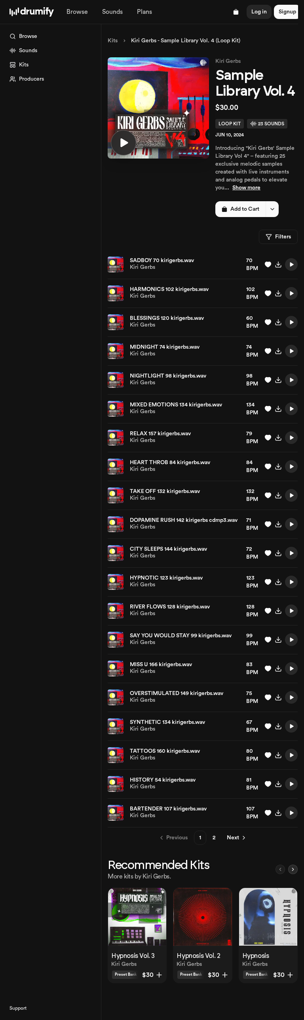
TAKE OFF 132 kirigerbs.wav (165, 491)
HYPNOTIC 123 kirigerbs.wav (166, 578)
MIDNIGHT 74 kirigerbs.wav (165, 347)
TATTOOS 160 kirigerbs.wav (165, 751)
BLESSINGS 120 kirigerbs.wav (167, 318)
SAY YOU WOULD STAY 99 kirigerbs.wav (181, 635)
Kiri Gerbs (228, 61)
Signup (287, 12)
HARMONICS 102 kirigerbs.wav (169, 289)
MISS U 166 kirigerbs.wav (161, 664)
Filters (283, 237)
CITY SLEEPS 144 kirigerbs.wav (168, 549)
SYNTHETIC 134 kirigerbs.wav (167, 722)
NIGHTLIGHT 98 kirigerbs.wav (168, 376)
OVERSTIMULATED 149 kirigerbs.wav (176, 693)
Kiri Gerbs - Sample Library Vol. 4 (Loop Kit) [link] (185, 40)
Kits (113, 40)
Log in (259, 12)
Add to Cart (244, 209)
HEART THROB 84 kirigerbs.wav (170, 462)
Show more (246, 188)
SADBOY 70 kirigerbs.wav (162, 260)
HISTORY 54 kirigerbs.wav (163, 780)
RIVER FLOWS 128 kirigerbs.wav (170, 607)
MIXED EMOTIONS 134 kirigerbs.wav (176, 405)
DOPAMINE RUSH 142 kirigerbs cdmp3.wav (184, 520)
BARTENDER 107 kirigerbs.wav (168, 809)
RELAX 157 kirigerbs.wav (160, 433)
